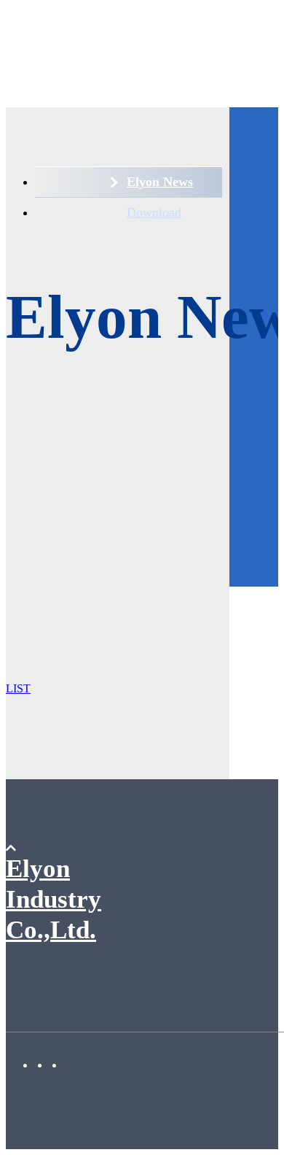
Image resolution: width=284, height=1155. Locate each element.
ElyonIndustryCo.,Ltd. (53, 899)
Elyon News (160, 181)
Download (154, 212)
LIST (18, 688)
